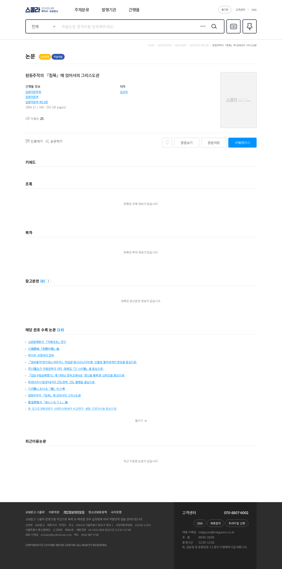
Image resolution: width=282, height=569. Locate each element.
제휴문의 (215, 523)
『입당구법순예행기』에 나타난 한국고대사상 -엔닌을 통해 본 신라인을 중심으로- (76, 375)
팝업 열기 (48, 281)
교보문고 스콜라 (35, 512)
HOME (151, 45)
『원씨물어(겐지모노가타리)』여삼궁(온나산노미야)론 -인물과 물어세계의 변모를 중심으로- (82, 362)
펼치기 (139, 420)
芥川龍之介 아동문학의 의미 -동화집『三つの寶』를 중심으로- (66, 369)
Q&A (200, 523)
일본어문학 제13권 (36, 102)
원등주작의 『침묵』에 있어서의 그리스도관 (54, 395)
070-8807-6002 (236, 512)
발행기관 (109, 10)
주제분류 (82, 10)
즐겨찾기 (167, 143)
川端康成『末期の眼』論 (43, 349)
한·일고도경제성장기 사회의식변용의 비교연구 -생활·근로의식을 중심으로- (72, 409)
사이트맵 (116, 512)
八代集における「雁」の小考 (46, 389)
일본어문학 (32, 97)
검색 (213, 29)
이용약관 (54, 512)
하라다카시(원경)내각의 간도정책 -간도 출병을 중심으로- (61, 382)
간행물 (134, 10)
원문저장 (214, 142)
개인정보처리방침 (73, 512)
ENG (254, 10)
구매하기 (241, 142)
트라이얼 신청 (237, 523)
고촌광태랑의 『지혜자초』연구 (47, 342)
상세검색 (201, 29)
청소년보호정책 (97, 512)
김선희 (124, 92)
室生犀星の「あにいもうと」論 (48, 402)
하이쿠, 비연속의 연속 (41, 355)
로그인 (225, 9)
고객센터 (240, 10)
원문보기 (187, 142)
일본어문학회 (33, 92)
